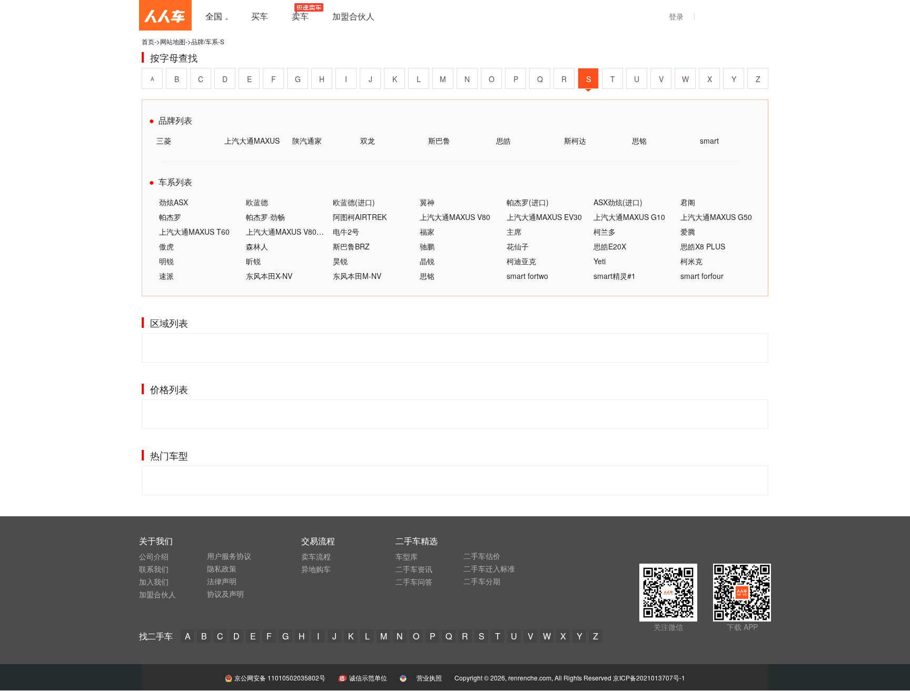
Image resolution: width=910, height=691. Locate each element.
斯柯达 (575, 140)
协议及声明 (225, 593)
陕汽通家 (307, 140)
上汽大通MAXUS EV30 (544, 217)
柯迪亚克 (521, 261)
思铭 (639, 140)
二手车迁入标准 (489, 568)
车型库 (406, 556)
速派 (166, 276)
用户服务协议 (229, 555)
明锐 (166, 261)
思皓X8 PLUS (702, 246)
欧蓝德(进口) (354, 202)
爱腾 (687, 231)
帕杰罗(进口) (528, 202)
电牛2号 (346, 231)
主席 (514, 231)
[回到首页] (165, 15)
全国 (213, 16)
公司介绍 (154, 556)
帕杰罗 (170, 217)
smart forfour (702, 276)
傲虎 (166, 246)
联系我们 (154, 569)
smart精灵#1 (615, 276)
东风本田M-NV (357, 276)
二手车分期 (481, 581)
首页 (148, 41)
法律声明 (221, 581)
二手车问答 (413, 581)
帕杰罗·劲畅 (265, 217)
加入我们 (154, 581)
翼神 (427, 202)
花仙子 (518, 246)
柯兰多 (605, 231)
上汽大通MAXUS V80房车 (288, 231)
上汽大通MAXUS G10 (629, 217)
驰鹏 (427, 246)
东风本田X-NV (269, 276)
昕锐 (253, 261)
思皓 (503, 140)
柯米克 (691, 261)
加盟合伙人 (157, 594)
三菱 (163, 140)
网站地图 (172, 41)
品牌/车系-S (207, 41)
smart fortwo (527, 276)
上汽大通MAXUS (252, 140)
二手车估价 (481, 555)
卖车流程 (316, 556)
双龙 (367, 140)
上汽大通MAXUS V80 (455, 217)
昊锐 (340, 261)
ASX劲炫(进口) (618, 202)
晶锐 (427, 261)
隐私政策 (221, 568)
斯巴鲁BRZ (351, 246)
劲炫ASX (173, 202)
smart (709, 140)
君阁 (687, 202)
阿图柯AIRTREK (360, 217)
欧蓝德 (257, 202)
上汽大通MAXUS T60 (194, 231)
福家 (427, 231)
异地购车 (316, 569)
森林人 (257, 246)
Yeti (600, 261)
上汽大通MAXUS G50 (716, 217)
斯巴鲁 (439, 140)
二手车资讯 (413, 569)
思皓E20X (610, 246)
